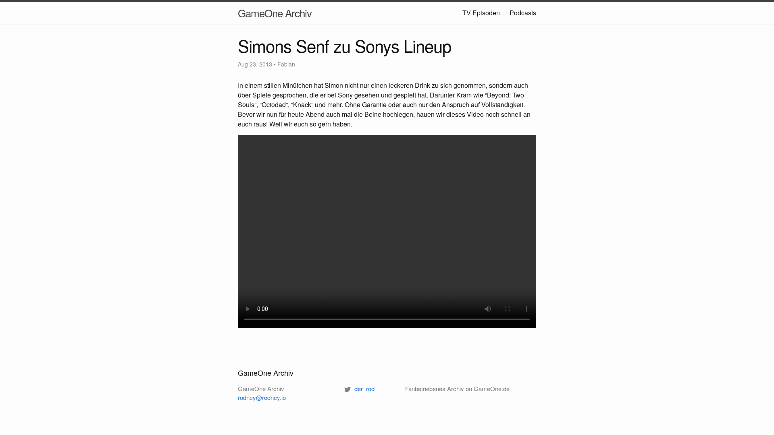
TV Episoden (481, 12)
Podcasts (523, 12)
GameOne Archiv (275, 12)
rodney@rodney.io (262, 397)
